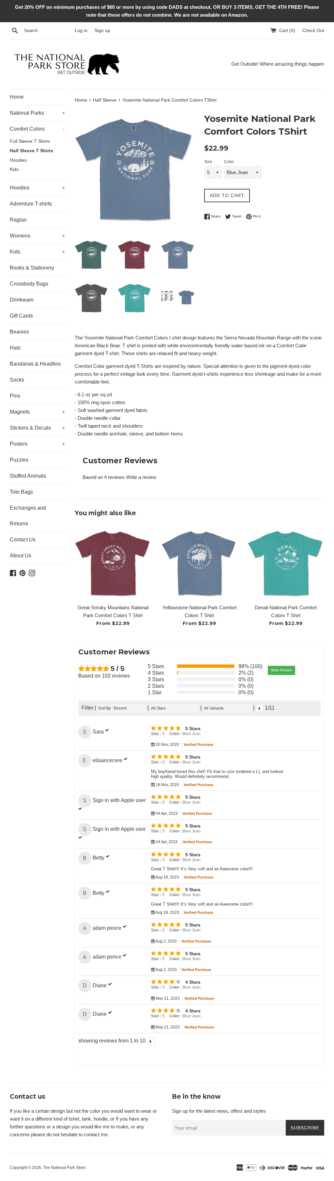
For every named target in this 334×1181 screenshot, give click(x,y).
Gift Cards (21, 316)
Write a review (141, 477)
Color (229, 161)
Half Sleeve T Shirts (31, 150)
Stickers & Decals (37, 428)
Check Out (313, 30)
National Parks (37, 113)
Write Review (281, 670)
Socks (17, 380)
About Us (20, 555)
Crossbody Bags (29, 284)
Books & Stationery (32, 268)
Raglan (18, 219)
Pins (15, 396)
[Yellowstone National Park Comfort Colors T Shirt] (199, 562)
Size (208, 161)
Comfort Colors (37, 129)
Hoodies (18, 160)
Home (17, 97)
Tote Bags (21, 492)
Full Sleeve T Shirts (30, 141)
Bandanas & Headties (35, 364)
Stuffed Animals (28, 476)
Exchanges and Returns (28, 515)
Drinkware (22, 300)
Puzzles (19, 460)
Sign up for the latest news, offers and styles (219, 1111)
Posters (37, 444)
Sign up (102, 30)
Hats (15, 348)
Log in (81, 30)
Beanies (19, 332)
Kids (14, 169)
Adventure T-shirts (31, 203)
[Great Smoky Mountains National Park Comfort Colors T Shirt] (113, 562)
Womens (37, 235)
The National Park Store (64, 1167)
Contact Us (23, 539)
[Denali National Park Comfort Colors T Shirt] (286, 562)
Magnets (37, 412)
